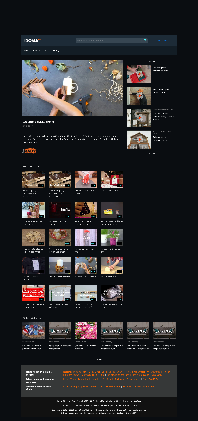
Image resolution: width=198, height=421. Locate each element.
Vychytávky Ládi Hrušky (158, 371)
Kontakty (100, 401)
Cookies (120, 413)
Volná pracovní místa (128, 405)
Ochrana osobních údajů (71, 413)
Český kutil (107, 379)
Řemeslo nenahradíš (135, 371)
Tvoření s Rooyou (141, 374)
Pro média (127, 401)
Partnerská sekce (165, 40)
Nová (26, 50)
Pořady (55, 50)
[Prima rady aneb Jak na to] (29, 151)
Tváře (46, 50)
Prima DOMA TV (150, 379)
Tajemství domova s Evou (119, 374)
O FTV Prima (77, 405)
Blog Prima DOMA (113, 401)
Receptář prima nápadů (75, 371)
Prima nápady (133, 379)
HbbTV (114, 405)
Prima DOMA (69, 379)
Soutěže (137, 401)
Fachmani (118, 371)
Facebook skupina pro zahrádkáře (79, 386)
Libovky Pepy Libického (100, 371)
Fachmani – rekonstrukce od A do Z (140, 386)
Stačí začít (157, 374)
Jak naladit (105, 405)
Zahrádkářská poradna (93, 374)
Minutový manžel (71, 374)
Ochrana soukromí (107, 413)
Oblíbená (36, 50)
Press (86, 405)
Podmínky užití (90, 413)
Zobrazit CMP (131, 413)
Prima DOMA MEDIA (85, 401)
